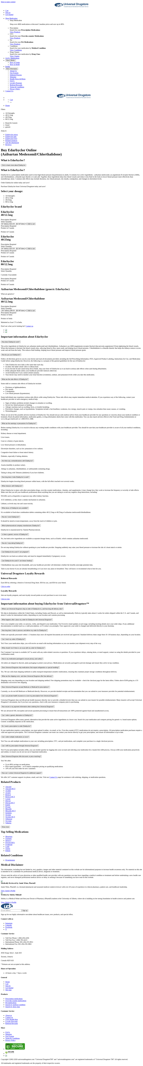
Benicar (8, 795)
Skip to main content (8, 2)
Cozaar (7, 799)
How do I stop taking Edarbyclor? (12, 543)
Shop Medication (11, 18)
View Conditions (16, 50)
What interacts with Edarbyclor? (12, 486)
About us (8, 1015)
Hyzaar (8, 807)
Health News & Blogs (17, 79)
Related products (11, 141)
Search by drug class (12, 1007)
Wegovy (8, 841)
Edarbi (7, 805)
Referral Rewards (16, 85)
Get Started (9, 15)
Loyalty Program (16, 83)
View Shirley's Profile (8, 902)
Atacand (8, 787)
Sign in (7, 13)
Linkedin (8, 925)
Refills (7, 66)
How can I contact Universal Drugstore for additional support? (21, 773)
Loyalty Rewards (11, 1021)
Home (7, 105)
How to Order (15, 62)
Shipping (13, 77)
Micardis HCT (10, 811)
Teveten (8, 815)
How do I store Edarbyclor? (10, 517)
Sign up (24, 910)
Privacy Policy (15, 89)
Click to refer (5, 586)
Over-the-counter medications (15, 1001)
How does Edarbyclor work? (11, 342)
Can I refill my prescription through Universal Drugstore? (20, 746)
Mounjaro (8, 836)
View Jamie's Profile (8, 891)
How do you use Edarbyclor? (11, 355)
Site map (8, 990)
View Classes (14, 56)
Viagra (7, 849)
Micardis (8, 809)
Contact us (29, 326)
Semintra (8, 813)
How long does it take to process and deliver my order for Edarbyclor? (24, 630)
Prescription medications (14, 999)
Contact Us (9, 91)
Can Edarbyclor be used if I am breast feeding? (17, 560)
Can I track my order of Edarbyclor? (13, 639)
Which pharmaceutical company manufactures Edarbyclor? (21, 525)
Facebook (8, 927)
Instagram (8, 923)
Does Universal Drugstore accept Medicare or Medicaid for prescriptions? (25, 687)
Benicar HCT (10, 797)
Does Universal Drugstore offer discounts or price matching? (21, 756)
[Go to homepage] (71, 7)
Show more (5, 827)
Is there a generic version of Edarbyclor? (15, 534)
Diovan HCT (10, 803)
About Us (13, 71)
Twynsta (8, 821)
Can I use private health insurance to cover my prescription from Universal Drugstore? (29, 696)
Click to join (5, 599)
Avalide (8, 791)
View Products (15, 32)
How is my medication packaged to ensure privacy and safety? (22, 659)
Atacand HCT (10, 789)
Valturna (8, 823)
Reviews (8, 145)
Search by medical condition (15, 1005)
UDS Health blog (11, 1019)
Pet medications (10, 1003)
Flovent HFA (10, 843)
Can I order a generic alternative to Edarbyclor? (17, 715)
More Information (11, 69)
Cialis (7, 847)
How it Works (10, 60)
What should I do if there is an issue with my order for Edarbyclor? (23, 648)
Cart (6, 984)
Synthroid (8, 845)
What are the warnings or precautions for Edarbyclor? (19, 423)
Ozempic (8, 839)
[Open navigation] (11, 102)
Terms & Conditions (17, 87)
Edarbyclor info (10, 137)
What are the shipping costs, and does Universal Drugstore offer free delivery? (27, 676)
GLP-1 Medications (12, 58)
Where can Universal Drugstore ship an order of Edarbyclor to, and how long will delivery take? (32, 609)
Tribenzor (8, 819)
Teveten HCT (10, 817)
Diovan (8, 801)
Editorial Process (16, 75)
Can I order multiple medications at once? (15, 737)
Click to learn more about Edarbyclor (13, 165)
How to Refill (15, 64)
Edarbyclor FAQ (11, 139)
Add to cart (31, 224)
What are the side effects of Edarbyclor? (15, 379)
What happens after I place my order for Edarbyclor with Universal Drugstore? (27, 619)
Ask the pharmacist (12, 143)
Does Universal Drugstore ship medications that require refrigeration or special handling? (30, 667)
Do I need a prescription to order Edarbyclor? (16, 726)
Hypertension (10, 860)
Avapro (8, 793)
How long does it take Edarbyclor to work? (15, 477)
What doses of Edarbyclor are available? (15, 508)
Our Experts (14, 73)
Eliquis (7, 851)
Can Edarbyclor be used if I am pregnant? (15, 552)
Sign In (8, 986)
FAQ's (12, 81)
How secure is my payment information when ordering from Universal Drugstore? (28, 706)
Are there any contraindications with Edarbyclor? (17, 461)
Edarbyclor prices (11, 135)
